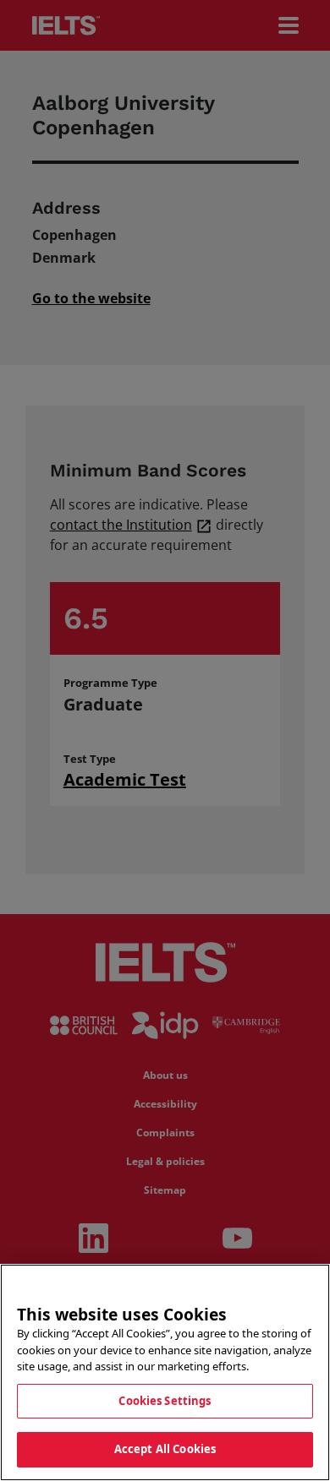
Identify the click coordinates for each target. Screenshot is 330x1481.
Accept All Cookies (165, 1448)
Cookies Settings (164, 1400)
